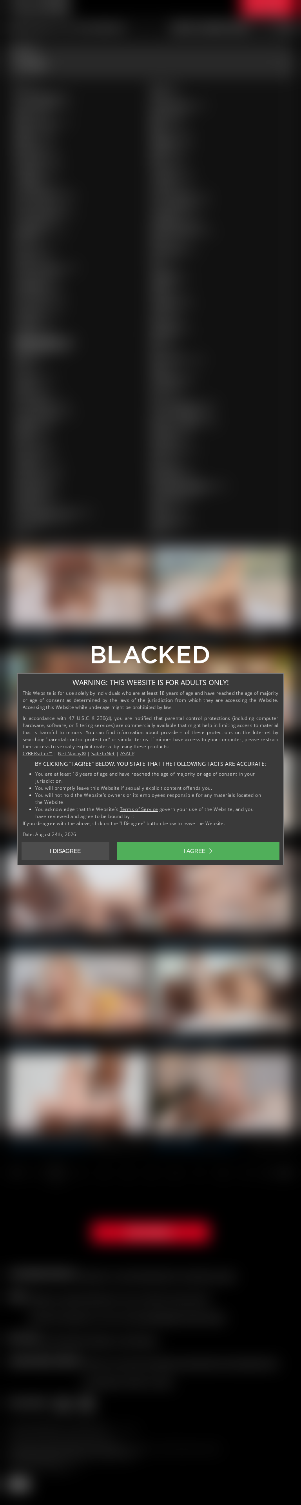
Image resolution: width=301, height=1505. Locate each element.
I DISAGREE (65, 851)
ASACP (127, 753)
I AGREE (194, 851)
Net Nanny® (72, 753)
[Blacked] (150, 657)
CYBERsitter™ (38, 753)
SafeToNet (103, 753)
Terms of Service (139, 809)
